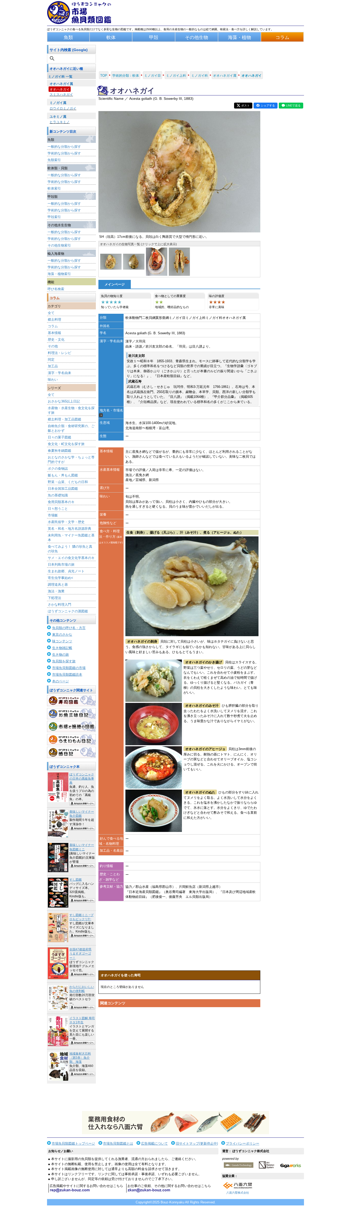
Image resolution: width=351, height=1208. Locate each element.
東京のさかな (62, 634)
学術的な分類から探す (64, 153)
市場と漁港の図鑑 (71, 726)
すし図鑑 (75, 879)
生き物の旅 (60, 654)
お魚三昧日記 (71, 713)
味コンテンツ (62, 641)
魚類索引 (54, 160)
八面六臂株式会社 (237, 1192)
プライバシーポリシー (242, 1143)
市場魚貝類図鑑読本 (67, 674)
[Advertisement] (179, 1058)
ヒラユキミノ (60, 122)
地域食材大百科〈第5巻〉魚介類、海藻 (80, 1058)
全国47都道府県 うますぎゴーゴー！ (80, 953)
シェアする (268, 105)
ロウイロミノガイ (63, 108)
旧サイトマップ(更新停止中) (197, 1143)
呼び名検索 (56, 289)
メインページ (115, 284)
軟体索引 (54, 188)
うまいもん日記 (71, 739)
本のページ (60, 681)
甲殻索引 (54, 217)
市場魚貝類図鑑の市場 (69, 668)
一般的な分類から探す (64, 147)
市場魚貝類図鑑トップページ (73, 1143)
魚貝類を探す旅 (64, 661)
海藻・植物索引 (59, 274)
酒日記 (71, 752)
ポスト (245, 105)
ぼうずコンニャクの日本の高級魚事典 (81, 778)
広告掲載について (154, 1143)
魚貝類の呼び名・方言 (69, 628)
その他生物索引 (59, 245)
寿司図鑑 (71, 700)
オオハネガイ (60, 89)
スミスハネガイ (61, 94)
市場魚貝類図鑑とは (118, 1143)
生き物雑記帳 (62, 648)
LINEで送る (293, 105)
